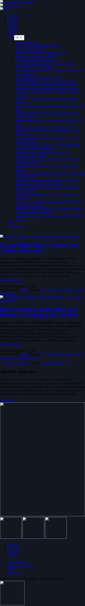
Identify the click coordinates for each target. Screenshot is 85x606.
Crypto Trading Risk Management (37, 45)
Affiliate (13, 29)
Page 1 (26, 363)
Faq (10, 568)
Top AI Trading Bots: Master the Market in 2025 (46, 63)
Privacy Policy (17, 561)
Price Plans (15, 548)
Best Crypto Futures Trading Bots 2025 (40, 52)
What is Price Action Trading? (34, 66)
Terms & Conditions (20, 565)
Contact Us (15, 572)
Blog (11, 38)
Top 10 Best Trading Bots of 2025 (37, 59)
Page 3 (45, 363)
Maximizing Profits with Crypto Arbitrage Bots (45, 81)
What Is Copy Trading (30, 49)
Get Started (7, 400)
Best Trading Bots (27, 42)
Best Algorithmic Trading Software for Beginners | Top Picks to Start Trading (39, 311)
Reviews (13, 19)
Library (12, 22)
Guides (12, 26)
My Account (16, 226)
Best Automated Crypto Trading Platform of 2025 (47, 84)
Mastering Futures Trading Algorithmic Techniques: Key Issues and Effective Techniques (48, 181)
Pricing (12, 15)
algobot (69, 290)
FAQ (11, 222)
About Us (14, 544)
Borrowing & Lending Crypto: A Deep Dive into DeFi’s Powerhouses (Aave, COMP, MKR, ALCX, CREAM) (48, 130)
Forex (11, 33)
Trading (24, 290)
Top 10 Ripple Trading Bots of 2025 (38, 77)
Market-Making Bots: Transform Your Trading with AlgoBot (39, 247)
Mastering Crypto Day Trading (35, 56)
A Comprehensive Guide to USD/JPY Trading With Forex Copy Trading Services (48, 146)
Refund (12, 555)
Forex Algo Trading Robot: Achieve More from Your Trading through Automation (49, 210)
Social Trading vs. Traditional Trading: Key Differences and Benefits (43, 153)
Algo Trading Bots (51, 290)
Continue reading (11, 279)
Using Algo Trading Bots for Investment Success (46, 88)
